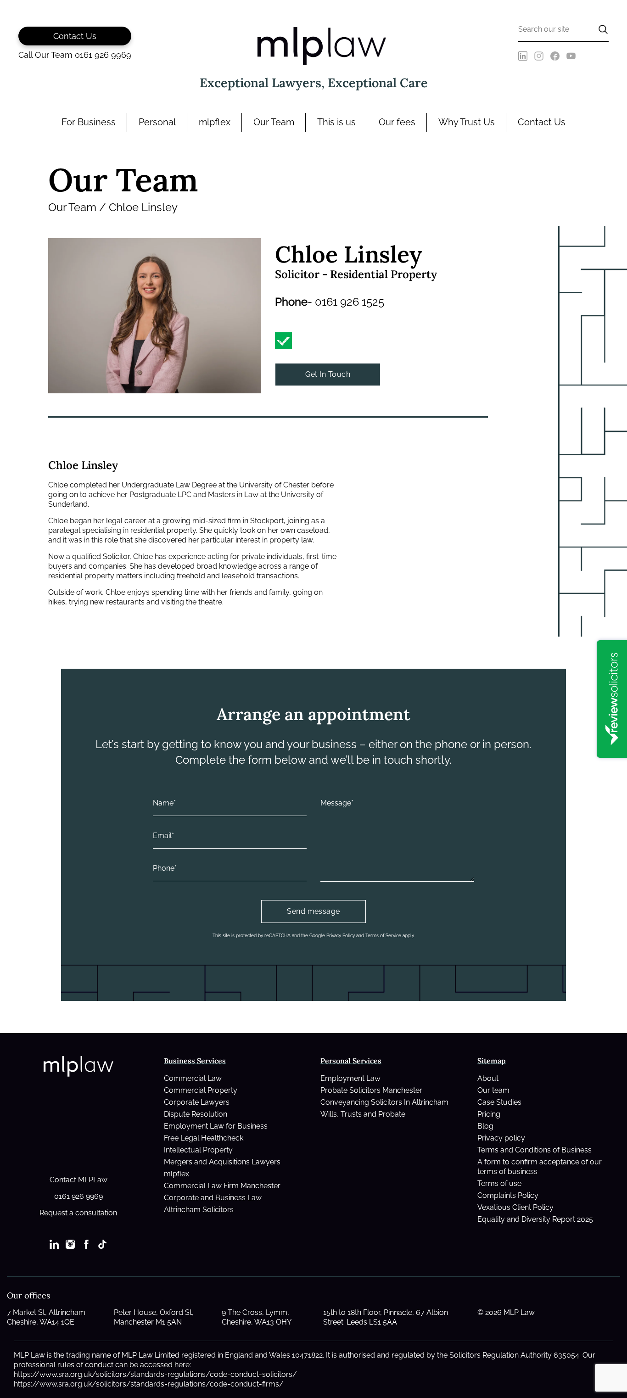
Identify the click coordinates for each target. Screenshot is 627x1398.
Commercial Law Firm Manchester (222, 1185)
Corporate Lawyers (197, 1102)
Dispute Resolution (195, 1114)
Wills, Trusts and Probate (362, 1114)
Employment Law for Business (216, 1126)
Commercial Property (200, 1090)
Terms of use (499, 1183)
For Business (89, 122)
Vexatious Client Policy (515, 1207)
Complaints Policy (507, 1195)
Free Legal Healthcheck (203, 1138)
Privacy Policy (340, 935)
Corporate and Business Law (213, 1197)
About (487, 1078)
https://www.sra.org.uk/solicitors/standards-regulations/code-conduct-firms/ (149, 1384)
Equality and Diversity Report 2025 (535, 1219)
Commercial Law (193, 1078)
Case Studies (499, 1102)
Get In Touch (327, 374)
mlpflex (214, 122)
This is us (336, 122)
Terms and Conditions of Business (534, 1150)
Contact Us (541, 122)
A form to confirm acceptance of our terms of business (539, 1167)
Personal (157, 122)
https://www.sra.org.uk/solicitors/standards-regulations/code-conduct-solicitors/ (155, 1374)
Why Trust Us (466, 122)
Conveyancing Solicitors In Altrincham (384, 1102)
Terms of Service (383, 935)
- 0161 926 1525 (346, 301)
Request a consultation (78, 1212)
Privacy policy (501, 1138)
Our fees (397, 122)
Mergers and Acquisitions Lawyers (222, 1162)
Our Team (273, 122)
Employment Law (350, 1078)
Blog (485, 1126)
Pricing (488, 1114)
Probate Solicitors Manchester (371, 1090)
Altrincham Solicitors (199, 1209)
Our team (493, 1090)
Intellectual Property (198, 1150)
